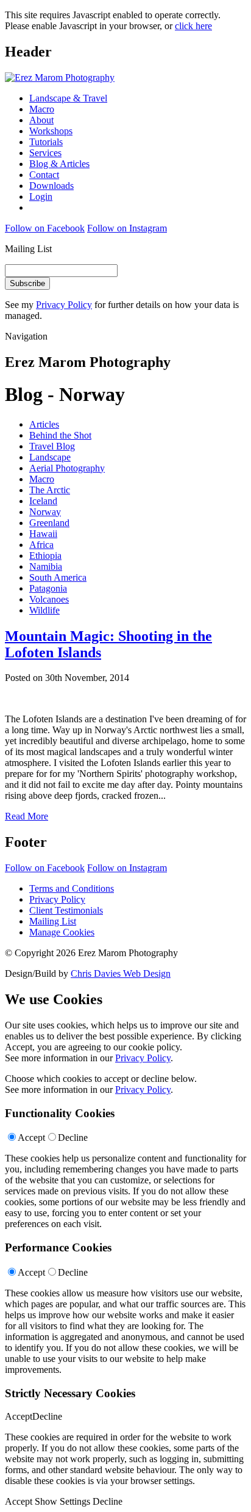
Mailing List (52, 921)
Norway (45, 512)
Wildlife (44, 610)
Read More (26, 816)
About (41, 120)
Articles (44, 424)
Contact (44, 174)
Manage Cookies (61, 932)
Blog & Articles (59, 164)
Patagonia (48, 588)
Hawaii (43, 534)
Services (45, 153)
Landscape (50, 457)
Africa (41, 544)
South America (58, 577)
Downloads (51, 185)
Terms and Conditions (71, 888)
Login (40, 196)
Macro (41, 109)
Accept (31, 1137)
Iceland (43, 501)
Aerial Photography (67, 468)
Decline (73, 1137)
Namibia (45, 566)
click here (193, 26)
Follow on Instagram (127, 228)
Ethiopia (45, 555)
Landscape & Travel (68, 98)
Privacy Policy (64, 304)
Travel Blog (52, 446)
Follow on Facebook (45, 228)
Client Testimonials (66, 910)
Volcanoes (49, 599)
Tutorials (46, 142)
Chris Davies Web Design (121, 973)
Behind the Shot (60, 435)
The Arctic (49, 490)
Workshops (50, 131)
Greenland (49, 523)
